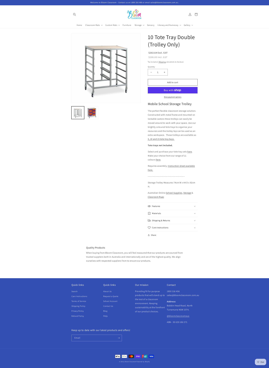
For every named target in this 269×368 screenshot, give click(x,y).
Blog (105, 311)
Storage (187, 192)
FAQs (105, 316)
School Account (110, 301)
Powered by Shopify (143, 362)
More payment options (172, 97)
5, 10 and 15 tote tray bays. (161, 139)
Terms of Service (78, 301)
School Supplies (174, 192)
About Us (107, 291)
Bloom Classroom (130, 362)
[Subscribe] (119, 338)
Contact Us (108, 306)
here (189, 151)
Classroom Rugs (156, 196)
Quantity (151, 67)
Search (74, 291)
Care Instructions (79, 296)
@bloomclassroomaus (178, 315)
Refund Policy (77, 316)
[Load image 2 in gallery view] (92, 112)
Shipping (162, 62)
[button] (74, 14)
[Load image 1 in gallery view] (77, 112)
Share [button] (153, 235)
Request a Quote (110, 296)
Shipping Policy (78, 306)
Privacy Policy (77, 311)
